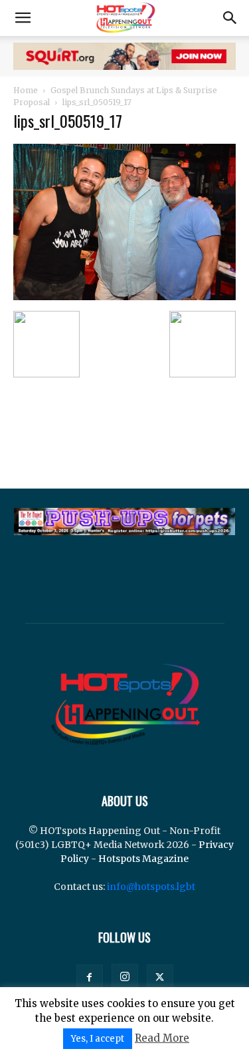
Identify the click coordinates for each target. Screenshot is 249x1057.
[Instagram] (125, 977)
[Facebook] (89, 977)
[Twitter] (160, 977)
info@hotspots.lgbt (151, 887)
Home (25, 90)
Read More (162, 1038)
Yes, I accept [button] (97, 1038)
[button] (22, 18)
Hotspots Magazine (143, 859)
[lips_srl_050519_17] (124, 297)
